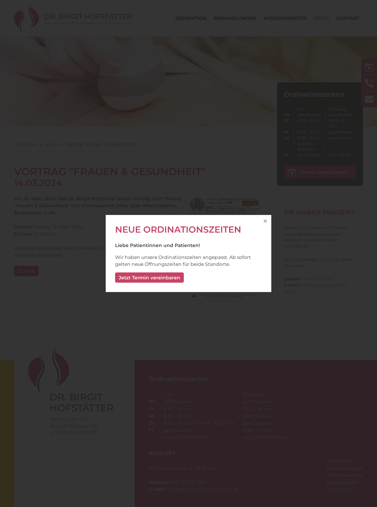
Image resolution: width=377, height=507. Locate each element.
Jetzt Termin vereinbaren (149, 277)
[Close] (265, 221)
